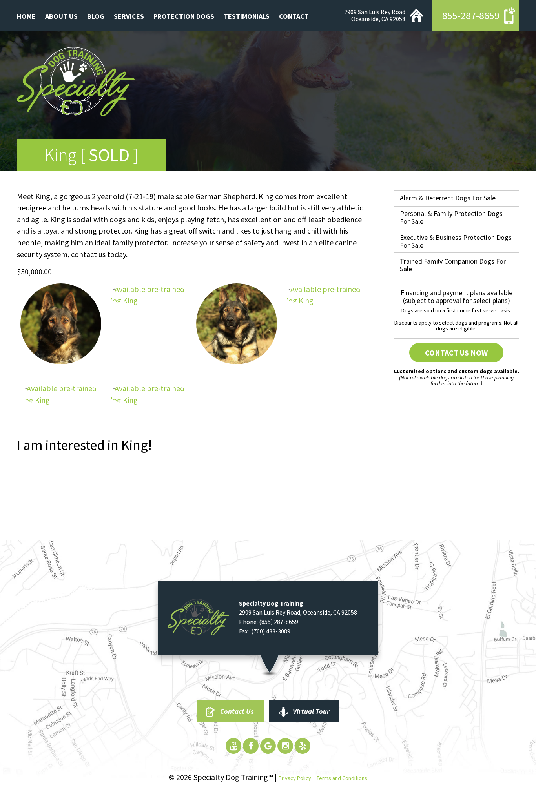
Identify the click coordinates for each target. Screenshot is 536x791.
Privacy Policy (295, 778)
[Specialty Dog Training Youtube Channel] (233, 746)
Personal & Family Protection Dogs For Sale (451, 217)
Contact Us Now (456, 352)
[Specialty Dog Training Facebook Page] (251, 746)
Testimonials (247, 16)
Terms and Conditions (342, 778)
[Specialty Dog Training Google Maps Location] (268, 746)
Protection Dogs (183, 16)
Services (129, 16)
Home (26, 16)
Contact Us (237, 711)
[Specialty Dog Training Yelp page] (302, 746)
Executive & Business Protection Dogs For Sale (456, 241)
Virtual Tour (311, 711)
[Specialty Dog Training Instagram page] (285, 746)
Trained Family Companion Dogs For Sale (453, 265)
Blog (95, 16)
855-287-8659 (471, 15)
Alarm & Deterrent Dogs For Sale (448, 197)
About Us (61, 16)
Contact (294, 16)
